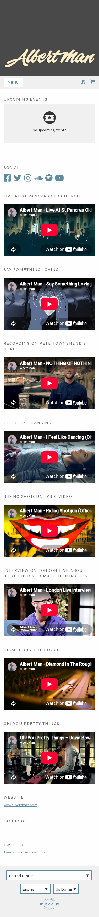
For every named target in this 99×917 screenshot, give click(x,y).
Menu (13, 82)
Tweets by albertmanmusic (26, 852)
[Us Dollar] (66, 889)
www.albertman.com (20, 805)
